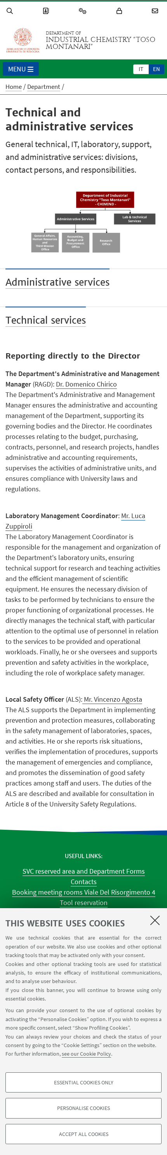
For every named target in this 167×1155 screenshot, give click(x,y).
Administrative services (57, 282)
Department (43, 86)
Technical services (45, 320)
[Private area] (120, 11)
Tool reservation (84, 902)
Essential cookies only (83, 1082)
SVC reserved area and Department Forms (84, 871)
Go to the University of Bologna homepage (22, 40)
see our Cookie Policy (86, 1053)
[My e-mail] (156, 11)
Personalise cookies (83, 1108)
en (156, 69)
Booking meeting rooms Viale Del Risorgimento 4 (83, 892)
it (141, 69)
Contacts (84, 881)
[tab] (141, 68)
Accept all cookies (83, 1134)
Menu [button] (17, 68)
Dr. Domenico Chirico (86, 384)
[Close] (155, 920)
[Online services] (84, 11)
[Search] (11, 11)
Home (13, 86)
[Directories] (47, 11)
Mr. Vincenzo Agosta (112, 699)
